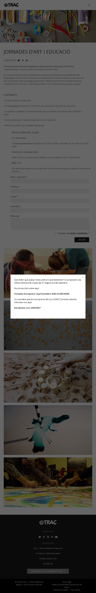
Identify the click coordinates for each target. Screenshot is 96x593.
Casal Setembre (55, 279)
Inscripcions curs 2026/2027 (27, 307)
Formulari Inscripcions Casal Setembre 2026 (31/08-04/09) (41, 293)
